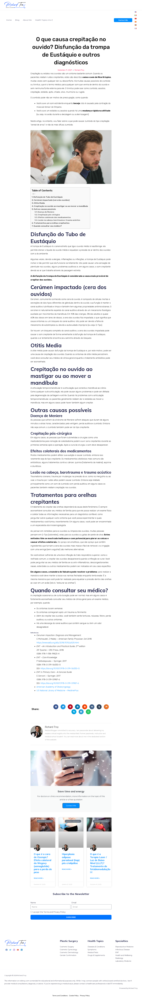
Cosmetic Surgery (67, 947)
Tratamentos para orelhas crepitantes (51, 223)
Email (74, 903)
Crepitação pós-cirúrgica (49, 215)
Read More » (38, 878)
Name (33, 903)
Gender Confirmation (68, 955)
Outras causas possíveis (45, 209)
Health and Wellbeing (123, 955)
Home (9, 20)
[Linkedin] (22, 950)
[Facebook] (7, 950)
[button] (55, 706)
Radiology (119, 958)
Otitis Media (39, 203)
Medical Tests (93, 952)
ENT (117, 952)
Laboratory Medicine (123, 961)
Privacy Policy (85, 995)
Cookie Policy (74, 995)
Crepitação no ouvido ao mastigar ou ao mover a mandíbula (61, 206)
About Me (27, 20)
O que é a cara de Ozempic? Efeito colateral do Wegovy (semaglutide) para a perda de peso (43, 863)
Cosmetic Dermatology (69, 952)
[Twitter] (10, 950)
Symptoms (92, 950)
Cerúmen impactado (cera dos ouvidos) (52, 200)
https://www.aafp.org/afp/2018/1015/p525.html (57, 642)
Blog (17, 20)
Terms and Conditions (60, 995)
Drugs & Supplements (96, 955)
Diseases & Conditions (96, 947)
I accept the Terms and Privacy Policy (49, 912)
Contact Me (71, 806)
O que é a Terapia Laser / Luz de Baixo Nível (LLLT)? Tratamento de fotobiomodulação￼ (100, 863)
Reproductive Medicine (124, 947)
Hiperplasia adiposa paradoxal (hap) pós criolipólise (71, 859)
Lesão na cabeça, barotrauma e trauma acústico (59, 220)
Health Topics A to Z (44, 20)
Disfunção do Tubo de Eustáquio (48, 197)
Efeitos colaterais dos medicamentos (54, 217)
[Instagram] (14, 950)
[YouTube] (18, 950)
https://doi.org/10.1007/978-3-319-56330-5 (60, 668)
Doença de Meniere (46, 212)
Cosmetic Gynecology (68, 950)
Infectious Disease (122, 950)
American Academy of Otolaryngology (53, 687)
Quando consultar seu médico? (48, 226)
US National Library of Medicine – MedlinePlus (57, 690)
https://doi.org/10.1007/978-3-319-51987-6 (59, 683)
